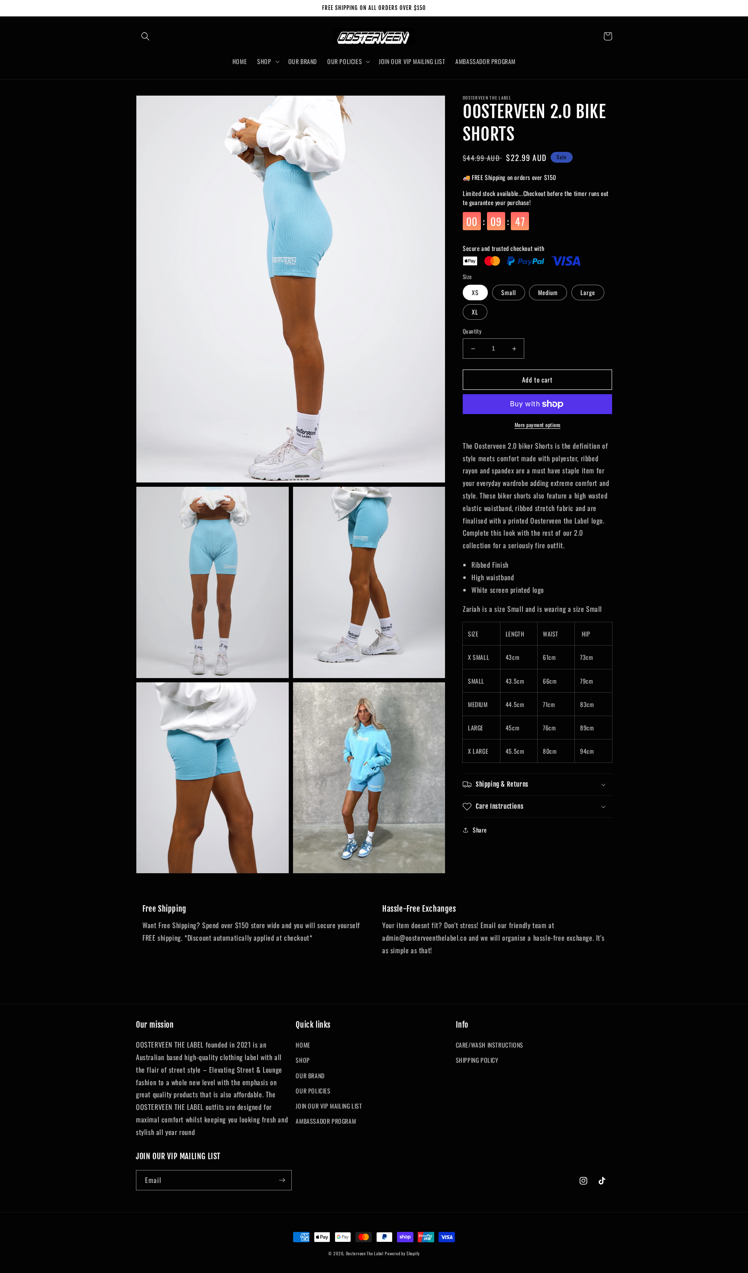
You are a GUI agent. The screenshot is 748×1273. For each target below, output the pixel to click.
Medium (548, 292)
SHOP (303, 1059)
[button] (145, 36)
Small (508, 292)
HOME (303, 1044)
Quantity (472, 332)
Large (587, 292)
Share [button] (480, 829)
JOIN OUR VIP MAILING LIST (329, 1105)
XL (475, 312)
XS (475, 292)
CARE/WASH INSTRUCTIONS (489, 1044)
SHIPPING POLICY (477, 1059)
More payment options (538, 424)
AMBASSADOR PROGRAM (326, 1120)
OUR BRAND (310, 1075)
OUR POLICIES (313, 1090)
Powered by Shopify (402, 1253)
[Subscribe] (281, 1180)
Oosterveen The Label (365, 1253)
